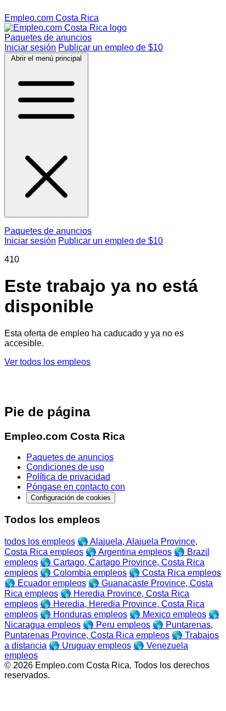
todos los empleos (39, 541)
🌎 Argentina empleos (129, 552)
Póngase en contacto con (75, 486)
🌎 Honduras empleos (83, 614)
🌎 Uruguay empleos (90, 645)
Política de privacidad (68, 476)
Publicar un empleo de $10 (110, 47)
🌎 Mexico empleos (167, 614)
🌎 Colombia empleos (83, 572)
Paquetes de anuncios (48, 37)
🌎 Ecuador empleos (45, 583)
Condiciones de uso (65, 467)
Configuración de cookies (71, 498)
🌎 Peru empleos (116, 624)
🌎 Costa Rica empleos (175, 572)
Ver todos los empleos (47, 361)
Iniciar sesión (30, 47)
